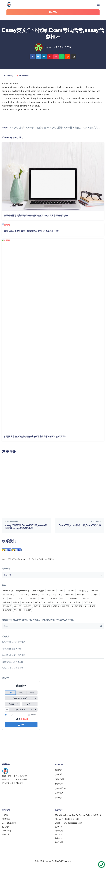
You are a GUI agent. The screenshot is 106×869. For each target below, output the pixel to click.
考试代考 (56, 606)
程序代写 (77, 602)
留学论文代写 (53, 602)
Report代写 (81, 595)
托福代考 (6, 834)
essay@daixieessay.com (71, 823)
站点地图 (59, 842)
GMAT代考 (6, 830)
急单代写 (54, 598)
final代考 (94, 591)
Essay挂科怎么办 (73, 127)
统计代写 (17, 606)
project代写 (57, 595)
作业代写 (12, 598)
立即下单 (59, 826)
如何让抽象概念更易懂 (11, 648)
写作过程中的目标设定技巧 (13, 642)
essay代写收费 (17, 127)
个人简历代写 (93, 595)
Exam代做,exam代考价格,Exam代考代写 (80, 525)
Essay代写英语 (55, 127)
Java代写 (35, 595)
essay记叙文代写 (91, 127)
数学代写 (63, 598)
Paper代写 (8, 75)
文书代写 (6, 826)
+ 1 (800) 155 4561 (70, 819)
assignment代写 (22, 591)
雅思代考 (59, 783)
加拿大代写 (23, 598)
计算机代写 (7, 610)
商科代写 (33, 598)
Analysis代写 (8, 591)
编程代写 (27, 606)
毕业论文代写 (88, 598)
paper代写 (46, 595)
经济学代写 (7, 606)
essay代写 (70, 591)
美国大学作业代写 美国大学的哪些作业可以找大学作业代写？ (32, 231)
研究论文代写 (66, 602)
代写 (4, 598)
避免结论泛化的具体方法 (12, 662)
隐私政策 (59, 838)
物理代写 (16, 602)
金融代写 (27, 610)
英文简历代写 (77, 606)
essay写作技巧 (82, 591)
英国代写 (65, 606)
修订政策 (59, 834)
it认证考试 (59, 779)
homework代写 (23, 595)
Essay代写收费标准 (36, 127)
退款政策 (59, 830)
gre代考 (58, 774)
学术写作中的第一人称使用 (13, 655)
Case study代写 (38, 591)
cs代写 (60, 591)
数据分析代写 (75, 598)
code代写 (51, 591)
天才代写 (59, 793)
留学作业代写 (27, 602)
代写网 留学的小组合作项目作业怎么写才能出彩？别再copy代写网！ (35, 436)
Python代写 (69, 595)
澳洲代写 (6, 602)
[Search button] (101, 626)
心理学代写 (44, 598)
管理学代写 (88, 602)
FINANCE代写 (8, 595)
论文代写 (17, 610)
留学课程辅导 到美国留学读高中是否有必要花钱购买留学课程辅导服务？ (37, 215)
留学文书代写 (40, 602)
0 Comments (24, 75)
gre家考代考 (60, 788)
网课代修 (36, 606)
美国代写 (46, 606)
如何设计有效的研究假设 (12, 668)
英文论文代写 (90, 606)
